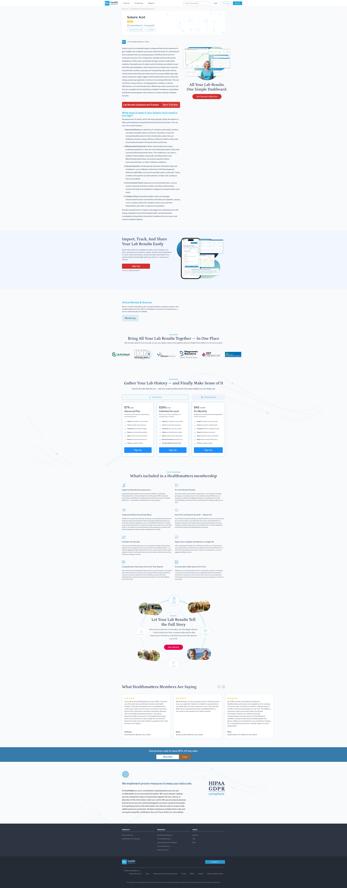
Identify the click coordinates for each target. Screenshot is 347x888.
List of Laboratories (163, 846)
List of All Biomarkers (164, 839)
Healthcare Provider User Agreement (165, 874)
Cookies (200, 874)
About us (195, 835)
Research (151, 3)
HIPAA (192, 874)
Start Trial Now (170, 104)
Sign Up (237, 3)
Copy (184, 757)
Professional (139, 3)
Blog (193, 842)
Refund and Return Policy (215, 874)
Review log (130, 318)
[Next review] (223, 686)
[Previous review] (218, 686)
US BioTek (151, 30)
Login (215, 3)
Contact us (215, 862)
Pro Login (226, 3)
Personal (126, 3)
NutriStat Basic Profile (136, 30)
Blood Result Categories (165, 835)
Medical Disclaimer (135, 874)
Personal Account (127, 835)
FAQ (193, 839)
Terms (147, 874)
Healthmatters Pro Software (131, 839)
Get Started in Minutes (206, 96)
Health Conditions (163, 850)
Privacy (183, 874)
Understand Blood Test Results (167, 842)
